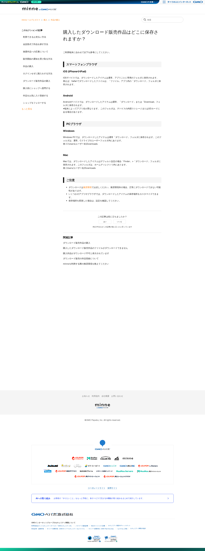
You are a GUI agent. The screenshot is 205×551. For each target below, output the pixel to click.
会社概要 (105, 396)
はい (105, 222)
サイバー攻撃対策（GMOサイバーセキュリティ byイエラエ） (66, 529)
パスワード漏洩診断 (82, 526)
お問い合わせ (117, 396)
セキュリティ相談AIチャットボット (119, 525)
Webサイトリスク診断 (98, 526)
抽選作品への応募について (35, 51)
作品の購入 (55, 20)
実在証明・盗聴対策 (37, 529)
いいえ (119, 222)
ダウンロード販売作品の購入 (36, 81)
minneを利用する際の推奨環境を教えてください (86, 263)
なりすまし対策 (122, 529)
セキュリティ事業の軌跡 (138, 528)
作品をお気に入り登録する (35, 95)
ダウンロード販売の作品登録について (81, 258)
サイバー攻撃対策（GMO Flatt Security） (102, 529)
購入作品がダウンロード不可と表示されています (86, 253)
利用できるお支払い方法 (34, 37)
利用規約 (96, 396)
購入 (45, 20)
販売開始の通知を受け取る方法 (37, 59)
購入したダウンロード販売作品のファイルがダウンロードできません (95, 248)
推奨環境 (87, 187)
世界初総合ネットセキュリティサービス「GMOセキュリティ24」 (52, 526)
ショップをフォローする (34, 102)
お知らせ (86, 396)
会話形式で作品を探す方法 (35, 44)
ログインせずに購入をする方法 (37, 73)
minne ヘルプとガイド (31, 20)
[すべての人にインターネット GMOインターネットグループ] (185, 2)
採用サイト (112, 488)
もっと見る (27, 108)
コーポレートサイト (96, 488)
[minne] (102, 408)
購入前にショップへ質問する (36, 88)
